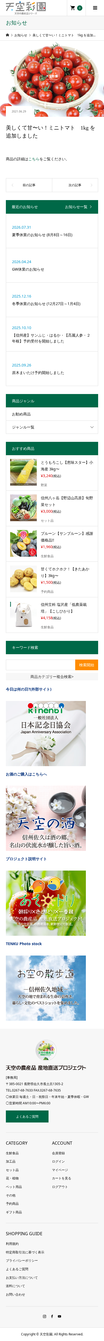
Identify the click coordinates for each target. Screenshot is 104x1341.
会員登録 (58, 1153)
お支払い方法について (22, 1277)
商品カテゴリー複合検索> (52, 676)
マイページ (60, 1170)
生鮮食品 (12, 1153)
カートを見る (61, 1178)
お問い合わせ (15, 1294)
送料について (15, 1286)
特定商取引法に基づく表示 (25, 1252)
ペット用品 (14, 1186)
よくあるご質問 (27, 1116)
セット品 (12, 1170)
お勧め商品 (21, 413)
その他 (10, 1195)
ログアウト (60, 1186)
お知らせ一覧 (76, 207)
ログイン (58, 1161)
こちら (33, 158)
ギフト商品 (14, 1212)
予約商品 (12, 1203)
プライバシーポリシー (22, 1260)
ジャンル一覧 (23, 427)
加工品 (10, 1161)
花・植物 (12, 1178)
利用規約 (12, 1243)
